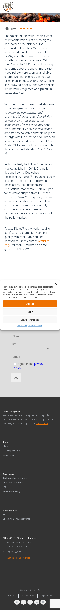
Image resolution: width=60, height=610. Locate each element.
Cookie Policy (22, 326)
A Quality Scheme (11, 450)
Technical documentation (15, 478)
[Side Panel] (54, 7)
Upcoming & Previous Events (16, 519)
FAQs (5, 487)
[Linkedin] (36, 602)
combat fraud (42, 423)
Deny (30, 311)
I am (14, 344)
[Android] (17, 602)
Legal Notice (46, 596)
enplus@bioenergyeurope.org (20, 558)
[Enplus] (8, 6)
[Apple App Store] (23, 602)
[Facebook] (30, 602)
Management (9, 455)
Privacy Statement (35, 326)
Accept (30, 303)
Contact (12, 596)
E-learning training (11, 491)
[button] (55, 283)
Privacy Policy (28, 596)
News (5, 514)
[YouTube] (43, 602)
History (6, 446)
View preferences (30, 319)
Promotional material (13, 482)
